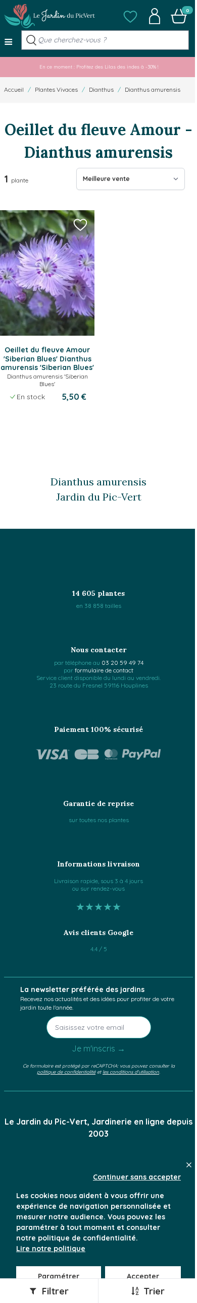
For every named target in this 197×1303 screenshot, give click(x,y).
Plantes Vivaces (56, 89)
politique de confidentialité (66, 1072)
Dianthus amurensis (152, 89)
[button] (130, 16)
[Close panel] (189, 1165)
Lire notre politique (50, 1248)
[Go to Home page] (49, 16)
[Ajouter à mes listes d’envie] (80, 224)
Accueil (14, 89)
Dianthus (101, 89)
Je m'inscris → (98, 1048)
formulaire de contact (104, 670)
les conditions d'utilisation (131, 1072)
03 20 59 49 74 (122, 662)
